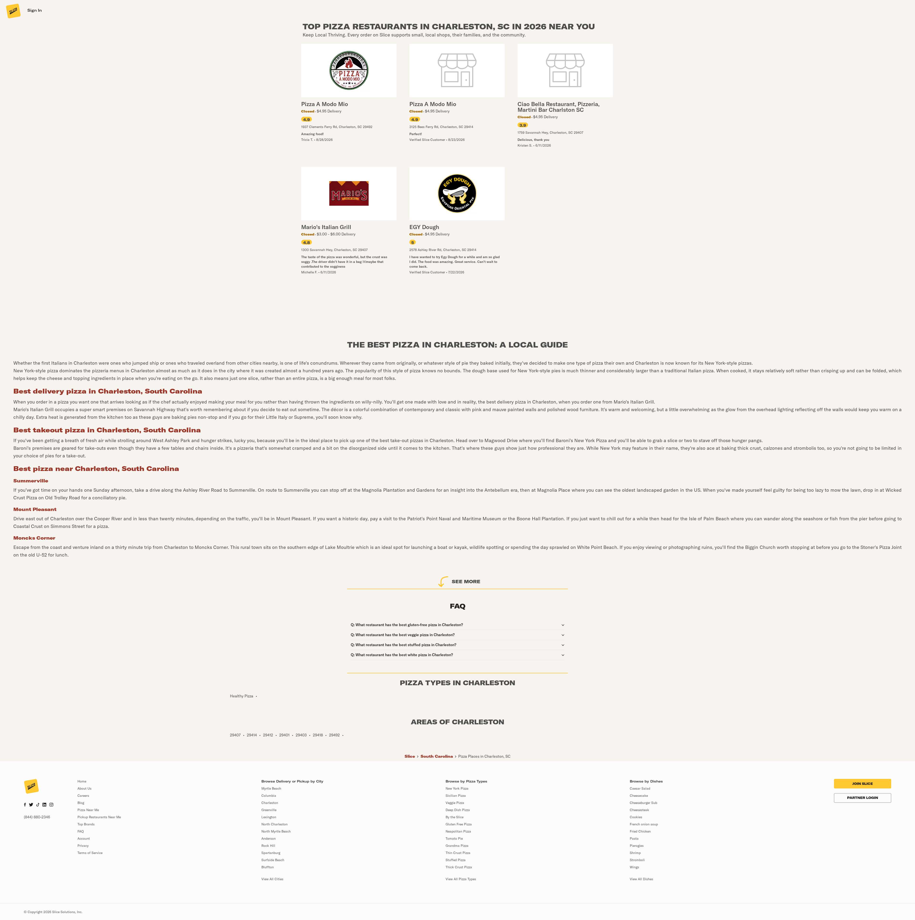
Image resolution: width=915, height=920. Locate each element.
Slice (410, 756)
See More (466, 581)
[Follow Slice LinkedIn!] (44, 805)
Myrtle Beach (271, 788)
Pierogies (637, 845)
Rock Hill (268, 845)
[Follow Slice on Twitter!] (31, 805)
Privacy (83, 845)
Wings (634, 867)
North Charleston (274, 824)
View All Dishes (641, 879)
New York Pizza (457, 788)
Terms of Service (89, 853)
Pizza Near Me (88, 810)
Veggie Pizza (455, 803)
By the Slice (454, 817)
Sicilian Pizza (456, 795)
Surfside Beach (272, 860)
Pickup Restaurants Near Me (99, 817)
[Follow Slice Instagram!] (51, 805)
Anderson (268, 838)
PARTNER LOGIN (862, 798)
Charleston (269, 803)
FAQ (80, 831)
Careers (83, 795)
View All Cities (272, 879)
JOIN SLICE (862, 784)
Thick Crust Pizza (459, 867)
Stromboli (637, 860)
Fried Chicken (640, 831)
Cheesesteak (639, 810)
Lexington (268, 817)
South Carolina (437, 756)
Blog (80, 803)
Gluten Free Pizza (459, 824)
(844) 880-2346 (37, 817)
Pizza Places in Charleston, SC (484, 756)
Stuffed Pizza (456, 860)
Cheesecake (639, 795)
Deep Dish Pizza (458, 810)
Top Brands (86, 824)
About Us (84, 788)
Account (83, 838)
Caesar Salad (640, 788)
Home (81, 781)
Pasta (634, 838)
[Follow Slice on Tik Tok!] (38, 805)
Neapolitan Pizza (458, 831)
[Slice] (13, 11)
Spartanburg (270, 853)
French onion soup (644, 824)
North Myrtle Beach (276, 831)
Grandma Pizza (457, 845)
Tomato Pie (454, 838)
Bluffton (267, 867)
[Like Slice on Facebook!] (25, 805)
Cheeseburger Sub (643, 803)
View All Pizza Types (461, 879)
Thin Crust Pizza (458, 853)
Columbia (268, 795)
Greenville (268, 810)
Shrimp (635, 853)
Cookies (636, 817)
